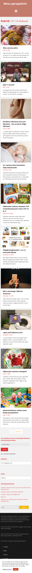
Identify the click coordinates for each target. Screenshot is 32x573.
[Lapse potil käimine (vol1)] (16, 319)
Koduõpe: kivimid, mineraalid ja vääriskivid (12, 492)
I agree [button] (15, 569)
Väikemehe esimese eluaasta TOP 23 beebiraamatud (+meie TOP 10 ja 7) (16, 208)
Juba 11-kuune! (8, 85)
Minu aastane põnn (10, 48)
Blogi (5, 551)
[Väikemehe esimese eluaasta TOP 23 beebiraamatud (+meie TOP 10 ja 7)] (16, 193)
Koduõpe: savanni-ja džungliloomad (10, 494)
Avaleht (6, 547)
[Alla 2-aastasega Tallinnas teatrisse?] (16, 278)
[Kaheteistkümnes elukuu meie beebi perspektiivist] (16, 397)
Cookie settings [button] (7, 569)
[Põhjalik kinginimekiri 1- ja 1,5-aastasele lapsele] (16, 237)
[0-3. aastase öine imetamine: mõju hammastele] (16, 152)
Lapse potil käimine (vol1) (13, 332)
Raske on (3, 497)
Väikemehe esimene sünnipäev (15, 371)
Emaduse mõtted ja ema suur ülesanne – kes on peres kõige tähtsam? (14, 124)
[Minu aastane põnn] (16, 35)
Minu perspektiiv (15, 3)
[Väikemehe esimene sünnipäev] (16, 358)
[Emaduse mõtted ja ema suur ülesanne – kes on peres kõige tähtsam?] (16, 109)
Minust (6, 554)
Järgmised (18, 431)
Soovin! (4, 449)
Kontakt (6, 558)
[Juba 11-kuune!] (16, 72)
